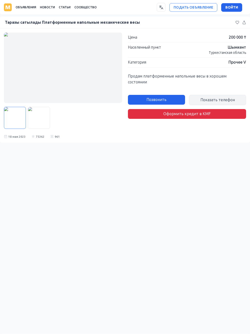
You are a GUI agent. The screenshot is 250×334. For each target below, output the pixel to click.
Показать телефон (217, 100)
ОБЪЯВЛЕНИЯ (26, 7)
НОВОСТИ (47, 7)
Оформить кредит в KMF (187, 113)
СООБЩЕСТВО (85, 7)
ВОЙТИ (231, 7)
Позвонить (156, 99)
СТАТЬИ (65, 7)
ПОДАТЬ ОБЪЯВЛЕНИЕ (193, 7)
